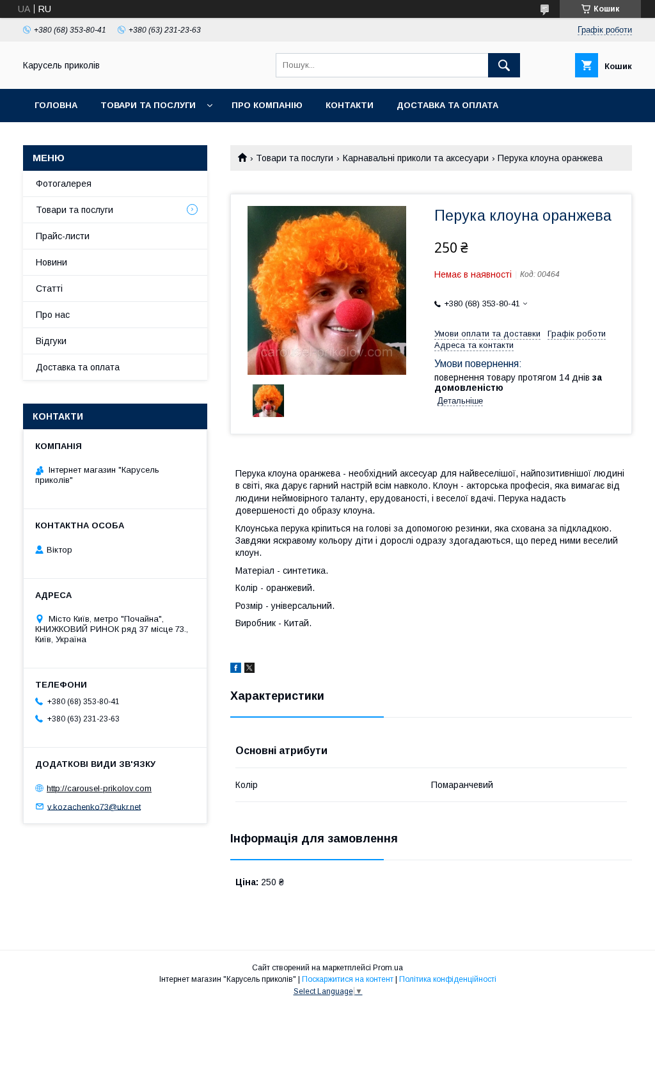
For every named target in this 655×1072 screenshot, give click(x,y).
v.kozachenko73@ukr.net (94, 806)
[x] (249, 670)
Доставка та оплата (447, 105)
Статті (49, 288)
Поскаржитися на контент (347, 979)
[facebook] (235, 670)
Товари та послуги (148, 105)
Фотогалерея (63, 183)
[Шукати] (504, 65)
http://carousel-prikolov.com (99, 788)
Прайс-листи (63, 236)
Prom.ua (388, 967)
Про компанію (267, 105)
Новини (51, 262)
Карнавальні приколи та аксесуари (416, 158)
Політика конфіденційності (447, 979)
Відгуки (51, 341)
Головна (56, 105)
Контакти (350, 105)
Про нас (53, 315)
